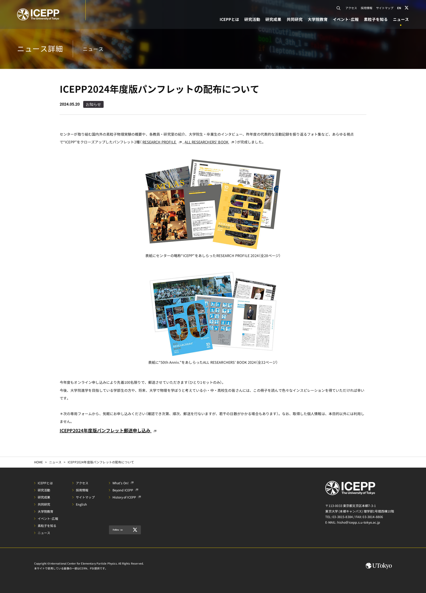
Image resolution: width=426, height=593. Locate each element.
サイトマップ (385, 7)
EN (399, 7)
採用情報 (367, 7)
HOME (38, 462)
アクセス (351, 7)
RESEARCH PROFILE (159, 142)
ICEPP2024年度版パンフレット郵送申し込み (106, 430)
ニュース (55, 462)
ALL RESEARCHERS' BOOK (207, 142)
